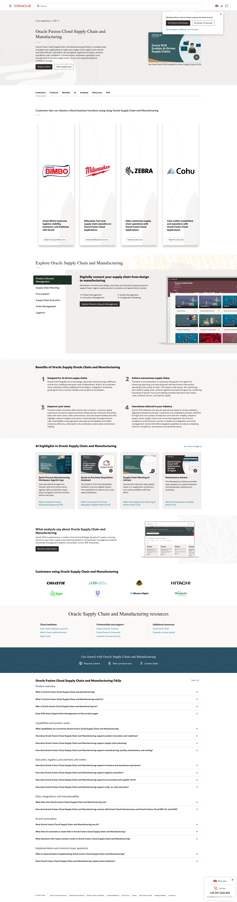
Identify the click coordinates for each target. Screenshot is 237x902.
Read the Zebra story (135, 240)
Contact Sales (151, 663)
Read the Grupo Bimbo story (55, 240)
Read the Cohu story (176, 240)
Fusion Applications (43, 21)
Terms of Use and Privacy (58, 895)
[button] (10, 5)
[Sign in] (221, 5)
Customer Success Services (108, 636)
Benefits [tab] (66, 92)
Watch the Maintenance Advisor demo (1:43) (179, 503)
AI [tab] (75, 92)
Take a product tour (63, 67)
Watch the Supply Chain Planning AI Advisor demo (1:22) (139, 503)
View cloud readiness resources (54, 628)
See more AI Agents (192, 446)
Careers (134, 895)
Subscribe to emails (145, 895)
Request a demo (44, 67)
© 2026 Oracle (40, 895)
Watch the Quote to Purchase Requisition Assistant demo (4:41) (95, 503)
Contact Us (172, 895)
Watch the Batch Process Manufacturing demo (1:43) (51, 503)
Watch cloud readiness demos (53, 632)
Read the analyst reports (47, 549)
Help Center (45, 636)
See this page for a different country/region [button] (182, 29)
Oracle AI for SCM (161, 628)
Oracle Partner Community (108, 632)
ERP (55, 21)
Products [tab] (54, 92)
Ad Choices (125, 895)
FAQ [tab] (108, 92)
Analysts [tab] (84, 92)
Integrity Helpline (160, 895)
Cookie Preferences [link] (113, 895)
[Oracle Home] (23, 6)
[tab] (52, 280)
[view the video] (174, 47)
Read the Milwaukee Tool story (97, 240)
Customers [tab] (41, 92)
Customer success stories (164, 632)
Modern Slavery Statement (95, 895)
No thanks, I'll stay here (203, 23)
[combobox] (118, 6)
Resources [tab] (97, 92)
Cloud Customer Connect (107, 628)
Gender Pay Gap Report (76, 895)
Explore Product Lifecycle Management (100, 304)
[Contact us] (226, 5)
